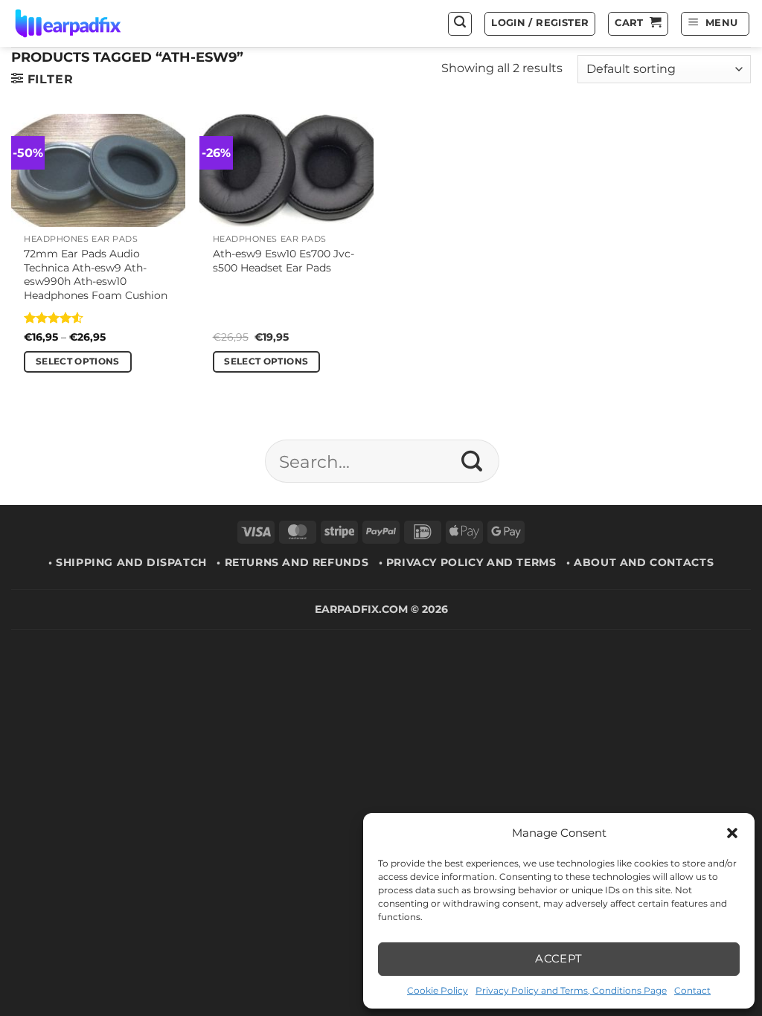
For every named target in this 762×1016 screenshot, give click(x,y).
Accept (559, 958)
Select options (78, 361)
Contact (692, 990)
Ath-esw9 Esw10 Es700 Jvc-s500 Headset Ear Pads (283, 260)
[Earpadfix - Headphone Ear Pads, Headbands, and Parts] (86, 23)
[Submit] (472, 461)
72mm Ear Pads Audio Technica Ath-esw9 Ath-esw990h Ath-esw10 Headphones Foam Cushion (95, 274)
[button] (732, 833)
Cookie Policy (437, 990)
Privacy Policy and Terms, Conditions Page (571, 990)
